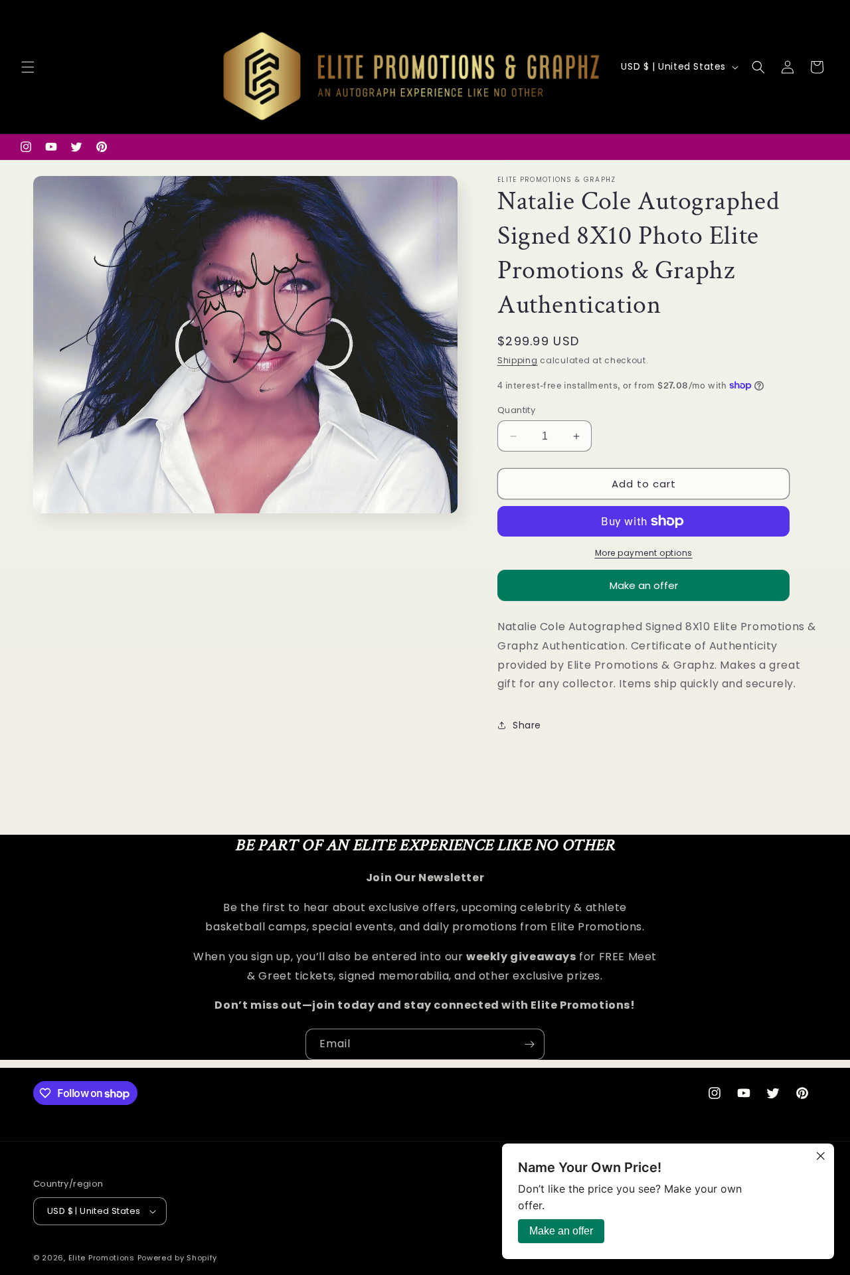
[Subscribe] (529, 1044)
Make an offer (643, 589)
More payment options (644, 552)
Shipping (517, 360)
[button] (27, 67)
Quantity (516, 410)
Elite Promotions (101, 1257)
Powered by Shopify (177, 1257)
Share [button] (527, 725)
